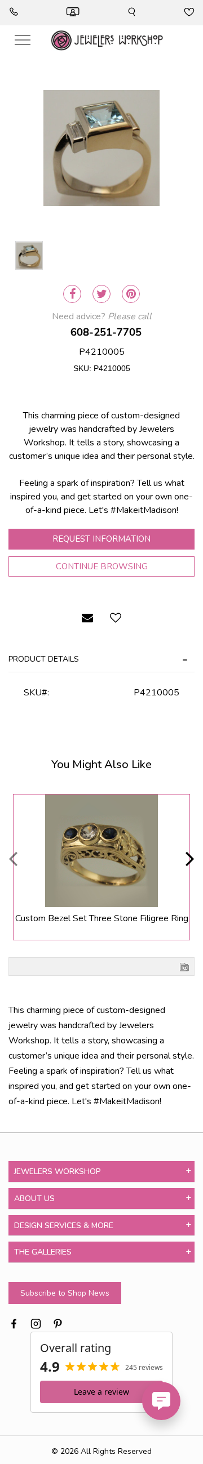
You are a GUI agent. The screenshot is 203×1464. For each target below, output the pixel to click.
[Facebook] (72, 294)
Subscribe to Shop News (64, 1293)
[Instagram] (35, 1322)
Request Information (101, 538)
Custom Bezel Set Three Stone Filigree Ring (101, 918)
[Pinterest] (131, 294)
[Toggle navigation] (22, 40)
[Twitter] (101, 294)
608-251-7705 (106, 332)
